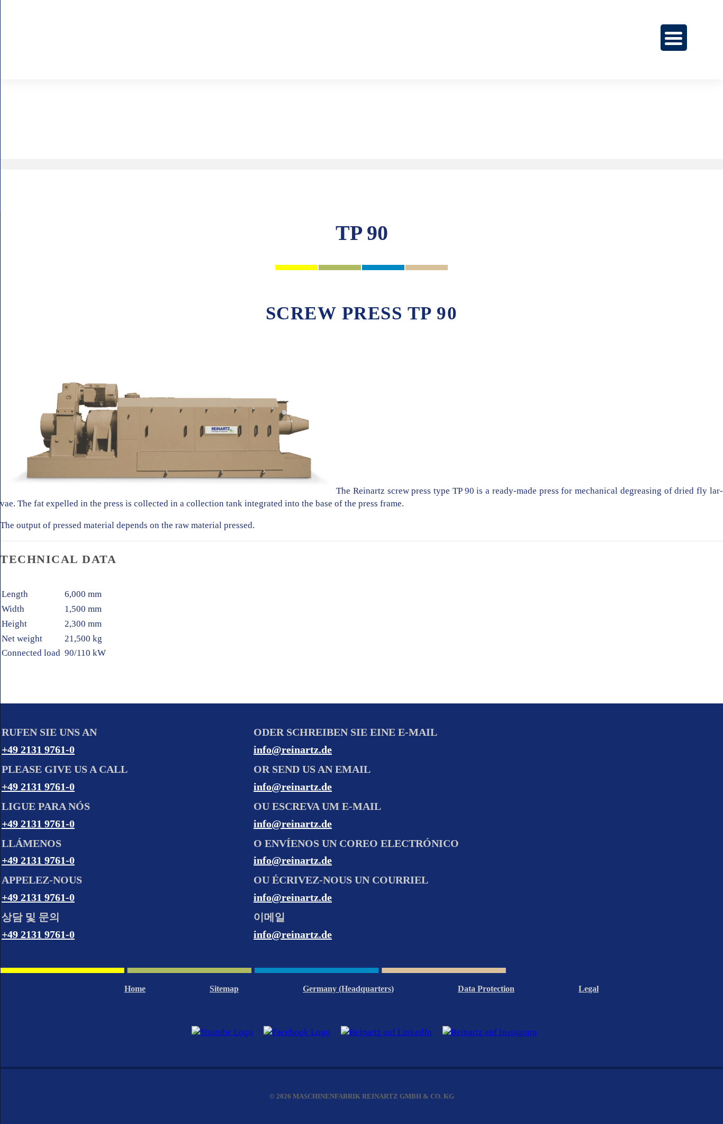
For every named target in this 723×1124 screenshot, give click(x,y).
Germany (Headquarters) (348, 988)
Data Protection (486, 988)
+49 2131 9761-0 (38, 749)
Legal (589, 988)
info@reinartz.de (293, 749)
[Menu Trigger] (674, 37)
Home (135, 988)
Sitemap (224, 988)
